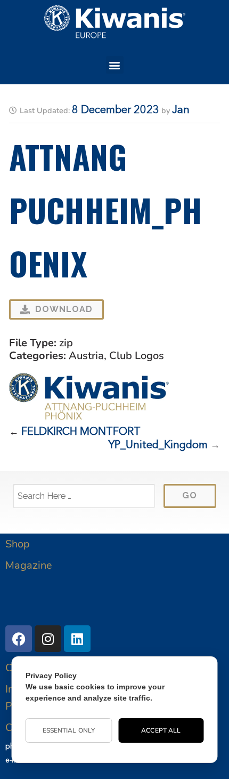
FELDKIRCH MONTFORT (81, 432)
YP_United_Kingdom (158, 445)
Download (64, 309)
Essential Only (69, 730)
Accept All (161, 730)
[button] (115, 65)
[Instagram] (48, 638)
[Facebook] (18, 638)
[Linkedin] (77, 638)
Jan (181, 110)
